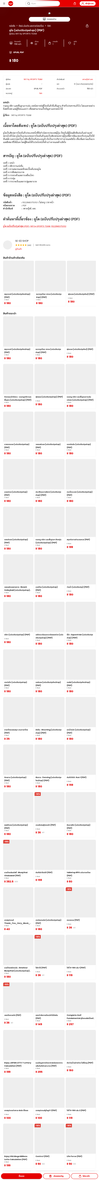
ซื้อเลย (21, 1176)
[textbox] (49, 169)
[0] (74, 3)
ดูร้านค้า (18, 249)
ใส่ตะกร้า (86, 1176)
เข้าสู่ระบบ (89, 3)
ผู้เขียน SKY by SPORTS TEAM (23, 33)
